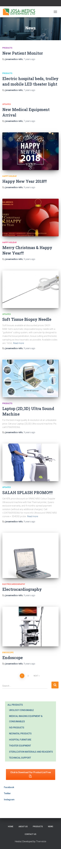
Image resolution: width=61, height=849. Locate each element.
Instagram (9, 799)
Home (10, 826)
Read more (18, 343)
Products (7, 48)
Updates (6, 104)
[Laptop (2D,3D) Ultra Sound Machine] (30, 378)
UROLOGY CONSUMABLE (21, 710)
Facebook (9, 787)
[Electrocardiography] (30, 555)
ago (29, 59)
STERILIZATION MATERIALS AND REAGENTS (31, 752)
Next (36, 676)
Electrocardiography (13, 584)
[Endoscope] (30, 626)
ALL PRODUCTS (15, 705)
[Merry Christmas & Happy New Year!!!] (30, 217)
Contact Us (30, 834)
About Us (23, 826)
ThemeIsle (41, 841)
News (50, 826)
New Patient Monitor (22, 53)
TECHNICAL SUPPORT (20, 757)
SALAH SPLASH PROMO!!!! (27, 492)
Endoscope (8, 652)
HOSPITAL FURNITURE (20, 739)
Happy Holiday (9, 176)
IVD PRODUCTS (16, 727)
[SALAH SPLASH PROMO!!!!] (30, 462)
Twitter (7, 793)
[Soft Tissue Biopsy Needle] (30, 289)
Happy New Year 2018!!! (24, 181)
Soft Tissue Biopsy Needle (26, 319)
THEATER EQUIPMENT (20, 745)
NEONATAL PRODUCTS (20, 733)
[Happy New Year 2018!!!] (30, 151)
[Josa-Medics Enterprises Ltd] (20, 12)
